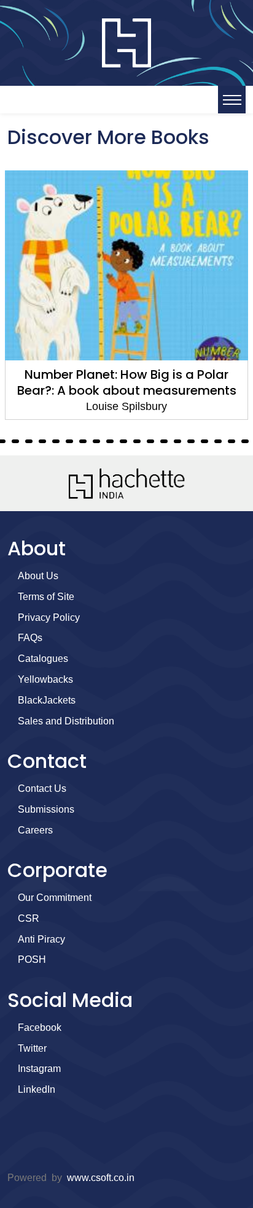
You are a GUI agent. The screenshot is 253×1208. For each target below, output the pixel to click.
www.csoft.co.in (100, 1177)
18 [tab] (69, 441)
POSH (32, 959)
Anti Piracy (41, 939)
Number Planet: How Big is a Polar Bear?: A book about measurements (126, 382)
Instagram (39, 1068)
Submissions (46, 809)
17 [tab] (56, 441)
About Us (38, 576)
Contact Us (42, 788)
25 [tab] (164, 441)
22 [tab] (123, 441)
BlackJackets (47, 700)
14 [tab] (15, 441)
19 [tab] (83, 441)
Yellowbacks (45, 679)
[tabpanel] (126, 295)
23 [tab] (137, 441)
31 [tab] (245, 441)
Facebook (39, 1027)
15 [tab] (29, 441)
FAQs (30, 637)
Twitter (32, 1048)
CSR (28, 918)
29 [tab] (218, 441)
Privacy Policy (49, 617)
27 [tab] (191, 441)
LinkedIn (36, 1089)
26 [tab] (177, 441)
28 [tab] (204, 441)
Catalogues (43, 658)
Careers (35, 830)
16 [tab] (42, 441)
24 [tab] (150, 441)
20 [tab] (96, 441)
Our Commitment (54, 897)
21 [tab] (110, 441)
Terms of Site (46, 596)
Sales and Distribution (66, 721)
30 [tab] (231, 441)
